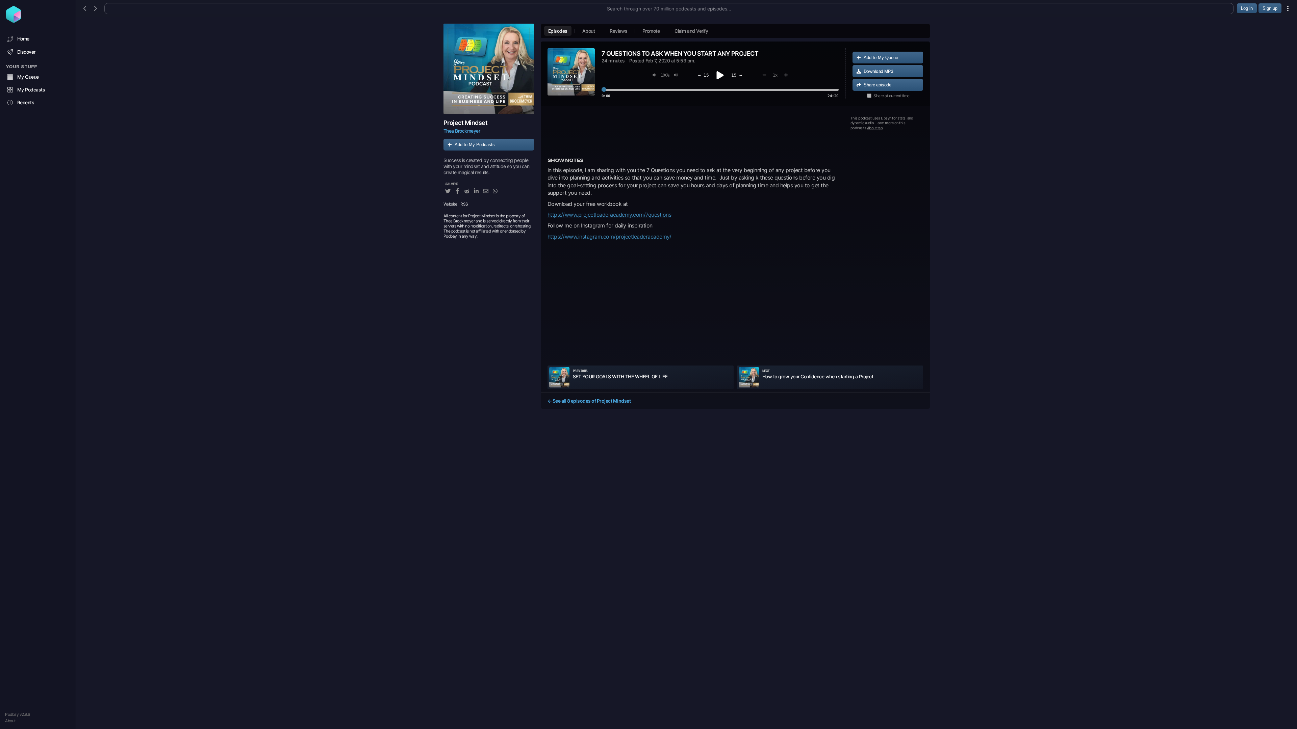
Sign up (1270, 8)
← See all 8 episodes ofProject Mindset (589, 401)
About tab (875, 128)
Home (23, 39)
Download (878, 71)
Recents (25, 102)
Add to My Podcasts (475, 144)
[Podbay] (13, 20)
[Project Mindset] (488, 69)
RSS (464, 204)
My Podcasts (31, 89)
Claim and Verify (691, 31)
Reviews (619, 31)
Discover (26, 52)
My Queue (28, 77)
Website (450, 204)
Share (877, 84)
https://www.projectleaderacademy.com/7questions (609, 214)
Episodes (557, 31)
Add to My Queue (881, 57)
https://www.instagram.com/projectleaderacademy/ (609, 236)
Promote (651, 31)
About (10, 720)
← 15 (703, 75)
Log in (1247, 8)
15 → (736, 75)
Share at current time (891, 95)
